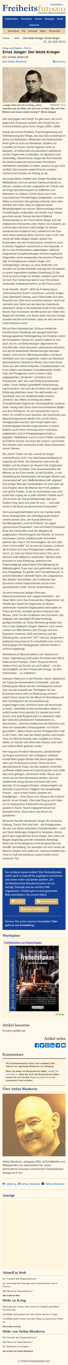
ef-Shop (60, 1014)
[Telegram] (57, 1046)
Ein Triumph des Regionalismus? (19, 1279)
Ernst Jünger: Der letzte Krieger (31, 50)
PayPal (18, 901)
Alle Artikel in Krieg (11, 1326)
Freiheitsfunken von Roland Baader (23, 942)
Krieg (21, 1300)
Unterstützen (26, 19)
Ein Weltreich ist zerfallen (15, 1346)
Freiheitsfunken (11, 19)
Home (6, 38)
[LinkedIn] (52, 1046)
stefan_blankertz (30, 1184)
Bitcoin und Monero (35, 909)
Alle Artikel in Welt (11, 1295)
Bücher (60, 19)
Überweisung (48, 901)
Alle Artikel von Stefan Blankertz (17, 1351)
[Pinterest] (47, 1046)
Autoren (38, 19)
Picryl (63, 105)
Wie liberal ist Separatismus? (17, 1291)
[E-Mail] (63, 1046)
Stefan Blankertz (17, 61)
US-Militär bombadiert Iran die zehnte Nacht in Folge (29, 1314)
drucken (60, 61)
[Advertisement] (34, 1234)
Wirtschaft (32, 31)
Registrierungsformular (41, 1077)
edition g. (11, 1184)
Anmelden (56, 4)
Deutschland (13, 31)
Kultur (43, 31)
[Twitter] (42, 1046)
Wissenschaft (54, 31)
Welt (23, 31)
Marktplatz (49, 19)
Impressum (34, 25)
